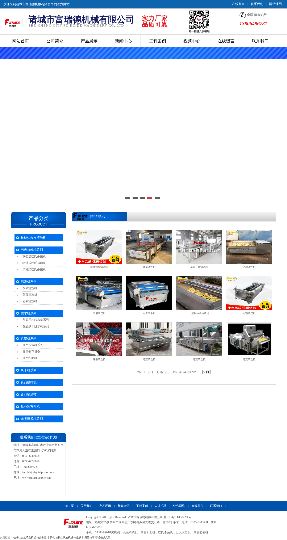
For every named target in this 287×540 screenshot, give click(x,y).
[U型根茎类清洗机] (199, 293)
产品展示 (105, 505)
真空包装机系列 (32, 345)
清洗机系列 (29, 281)
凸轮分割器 (40, 537)
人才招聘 (160, 505)
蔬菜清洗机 (29, 294)
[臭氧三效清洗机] (199, 247)
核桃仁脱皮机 (63, 537)
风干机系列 (29, 370)
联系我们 (257, 4)
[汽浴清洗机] (99, 293)
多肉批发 (76, 537)
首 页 (69, 505)
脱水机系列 (29, 313)
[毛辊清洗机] (249, 247)
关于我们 (86, 505)
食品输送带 (29, 394)
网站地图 (275, 4)
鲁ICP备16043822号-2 (177, 517)
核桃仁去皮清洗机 (33, 237)
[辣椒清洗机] (99, 339)
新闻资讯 (123, 505)
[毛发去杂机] (149, 293)
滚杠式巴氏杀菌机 (33, 269)
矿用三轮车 (88, 537)
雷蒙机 (51, 537)
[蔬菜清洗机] (149, 247)
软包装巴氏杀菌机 (33, 256)
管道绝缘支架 (102, 537)
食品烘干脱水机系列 (35, 326)
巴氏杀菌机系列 (32, 250)
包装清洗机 (29, 301)
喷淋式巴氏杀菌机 (33, 263)
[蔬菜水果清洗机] (99, 247)
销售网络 (179, 505)
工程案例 (142, 505)
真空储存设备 (30, 351)
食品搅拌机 (29, 382)
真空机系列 (29, 338)
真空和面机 (29, 358)
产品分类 (39, 218)
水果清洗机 (29, 288)
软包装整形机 (30, 406)
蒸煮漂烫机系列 (32, 419)
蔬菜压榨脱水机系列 (35, 319)
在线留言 (238, 4)
